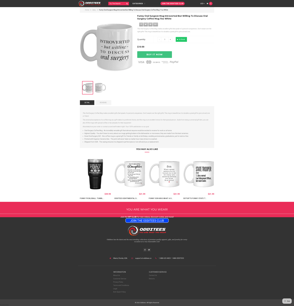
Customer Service (119, 279)
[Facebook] (145, 250)
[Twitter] (149, 250)
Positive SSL (4, 305)
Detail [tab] (87, 102)
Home (87, 10)
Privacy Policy (118, 282)
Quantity (141, 39)
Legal (115, 289)
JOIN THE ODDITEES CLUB (172, 3)
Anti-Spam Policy (119, 292)
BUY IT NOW (154, 54)
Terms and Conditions (121, 285)
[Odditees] (89, 3)
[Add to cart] (119, 186)
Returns (152, 279)
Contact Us (153, 275)
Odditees (143, 302)
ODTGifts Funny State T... (194, 198)
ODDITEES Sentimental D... (126, 198)
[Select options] (85, 186)
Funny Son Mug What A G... (161, 198)
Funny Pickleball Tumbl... (92, 198)
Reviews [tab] (103, 102)
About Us (116, 275)
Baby (94, 10)
